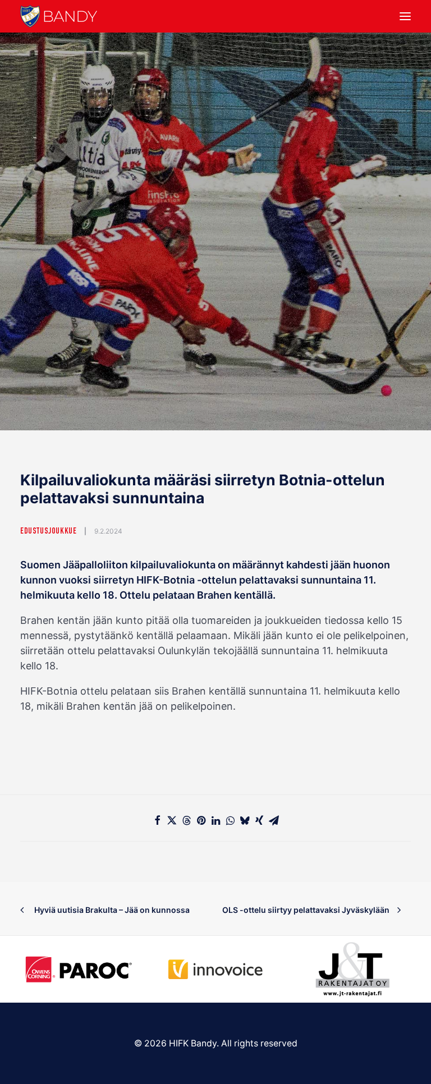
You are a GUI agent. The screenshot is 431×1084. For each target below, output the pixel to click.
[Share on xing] (259, 820)
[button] (405, 16)
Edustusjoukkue (48, 531)
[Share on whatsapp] (230, 820)
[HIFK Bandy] (58, 16)
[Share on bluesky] (244, 820)
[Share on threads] (186, 820)
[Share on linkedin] (215, 820)
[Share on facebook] (157, 820)
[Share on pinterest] (201, 820)
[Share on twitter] (171, 820)
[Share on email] (274, 820)
